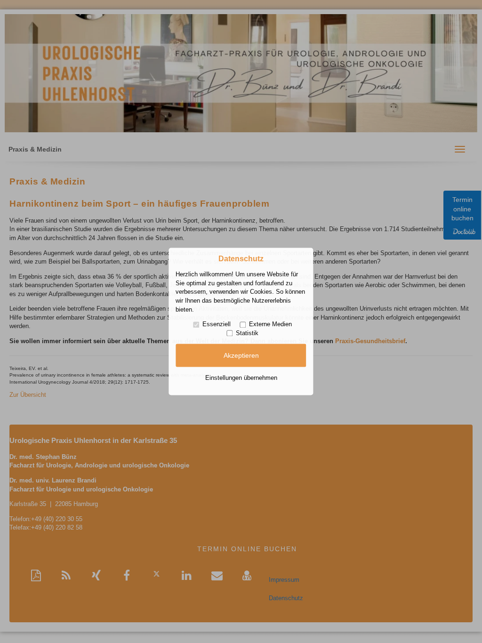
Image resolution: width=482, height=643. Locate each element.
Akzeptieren (241, 355)
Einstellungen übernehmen (241, 377)
